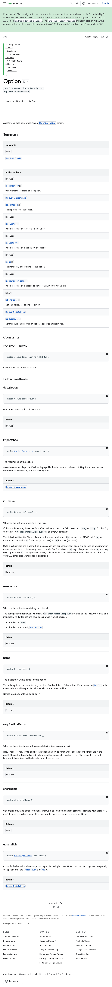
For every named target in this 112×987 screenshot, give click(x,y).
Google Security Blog (48, 949)
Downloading (9, 945)
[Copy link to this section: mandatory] (20, 586)
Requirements (9, 941)
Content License (79, 916)
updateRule (12, 319)
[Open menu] (4, 3)
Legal (34, 974)
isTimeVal (11, 224)
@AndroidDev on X (47, 941)
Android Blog (45, 945)
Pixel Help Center (83, 941)
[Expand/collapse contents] (19, 44)
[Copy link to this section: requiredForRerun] (28, 724)
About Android (10, 974)
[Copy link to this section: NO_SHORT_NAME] (29, 346)
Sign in (105, 3)
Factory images (10, 954)
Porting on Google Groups (50, 963)
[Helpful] (103, 37)
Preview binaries (10, 949)
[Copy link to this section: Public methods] (30, 379)
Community (24, 974)
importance (12, 204)
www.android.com (84, 945)
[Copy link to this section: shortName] (20, 789)
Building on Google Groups (51, 958)
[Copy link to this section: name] (13, 658)
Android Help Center (85, 936)
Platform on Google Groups (51, 954)
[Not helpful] (107, 37)
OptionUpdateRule (15, 312)
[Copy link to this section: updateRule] (20, 844)
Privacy (52, 974)
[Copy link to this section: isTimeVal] (18, 501)
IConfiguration (47, 123)
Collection (36, 627)
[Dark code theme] (107, 354)
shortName (11, 300)
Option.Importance (16, 198)
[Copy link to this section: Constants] (22, 337)
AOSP (5, 37)
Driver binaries (9, 958)
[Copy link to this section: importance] (20, 440)
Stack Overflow (82, 954)
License (42, 974)
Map (44, 869)
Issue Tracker (81, 958)
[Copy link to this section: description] (20, 387)
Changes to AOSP (93, 24)
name (8, 262)
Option (97, 685)
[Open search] (71, 3)
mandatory (11, 243)
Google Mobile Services (86, 949)
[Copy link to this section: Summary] (21, 134)
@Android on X (46, 936)
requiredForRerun (15, 281)
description (12, 185)
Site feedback (64, 974)
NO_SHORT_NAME (13, 158)
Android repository (11, 936)
